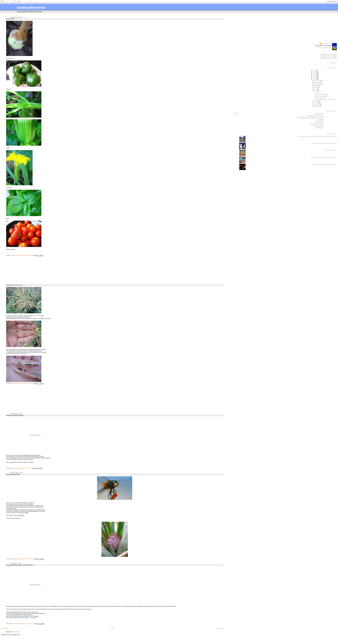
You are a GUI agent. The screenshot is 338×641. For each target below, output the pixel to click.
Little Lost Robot (318, 125)
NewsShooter (319, 121)
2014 (314, 72)
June (316, 89)
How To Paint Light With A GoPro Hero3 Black (324, 164)
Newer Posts (4, 628)
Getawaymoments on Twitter (329, 57)
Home (112, 628)
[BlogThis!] (38, 256)
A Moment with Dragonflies (15, 415)
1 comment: (29, 468)
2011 (314, 77)
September (318, 84)
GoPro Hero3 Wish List (330, 150)
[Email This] (36, 256)
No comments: (29, 558)
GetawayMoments (31, 7)
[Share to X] (39, 256)
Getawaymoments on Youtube (328, 54)
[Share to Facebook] (41, 256)
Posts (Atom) (17, 631)
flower (36, 315)
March (316, 103)
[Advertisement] (20, 271)
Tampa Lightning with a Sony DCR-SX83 (19, 565)
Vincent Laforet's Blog (316, 123)
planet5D (320, 119)
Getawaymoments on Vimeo (329, 55)
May (316, 91)
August (317, 85)
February (317, 104)
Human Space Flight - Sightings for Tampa (310, 117)
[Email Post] (34, 255)
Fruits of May (10, 19)
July (316, 87)
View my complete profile (325, 47)
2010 (314, 79)
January (317, 106)
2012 (314, 75)
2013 (314, 73)
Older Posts (220, 628)
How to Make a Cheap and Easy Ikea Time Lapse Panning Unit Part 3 (317, 136)
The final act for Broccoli (14, 285)
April (316, 101)
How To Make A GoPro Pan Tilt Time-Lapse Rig (324, 157)
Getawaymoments (327, 44)
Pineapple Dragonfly (13, 474)
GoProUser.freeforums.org (315, 115)
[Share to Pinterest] (43, 256)
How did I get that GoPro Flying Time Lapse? (324, 143)
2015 (314, 70)
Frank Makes (319, 128)
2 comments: (29, 255)
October (317, 82)
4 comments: (29, 383)
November (318, 80)
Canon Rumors (318, 113)
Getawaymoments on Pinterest (328, 58)
